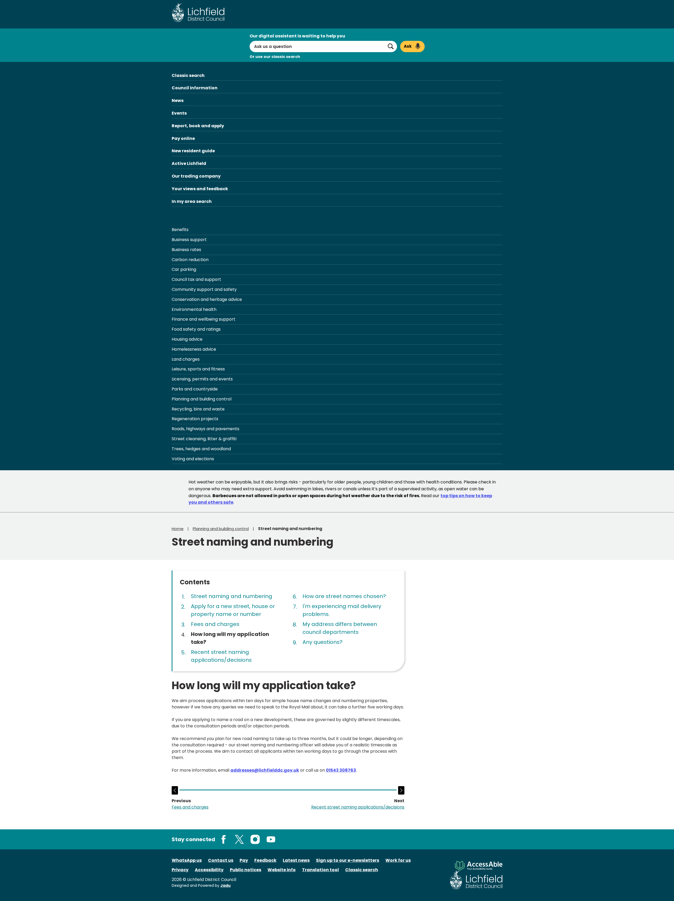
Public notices (245, 870)
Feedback (265, 860)
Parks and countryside (195, 389)
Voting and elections (193, 459)
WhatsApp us (187, 860)
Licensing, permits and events (202, 379)
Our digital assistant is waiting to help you (297, 36)
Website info (281, 870)
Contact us (220, 860)
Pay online (183, 138)
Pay (244, 860)
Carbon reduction (190, 260)
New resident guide (193, 151)
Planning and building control (201, 399)
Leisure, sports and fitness (198, 369)
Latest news (296, 860)
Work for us (398, 860)
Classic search (188, 75)
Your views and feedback (200, 189)
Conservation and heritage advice (207, 299)
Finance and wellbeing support (203, 319)
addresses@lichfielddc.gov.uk (264, 770)
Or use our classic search (275, 56)
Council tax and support (196, 279)
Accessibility (209, 870)
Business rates (186, 250)
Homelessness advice (194, 349)
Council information (194, 88)
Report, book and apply (198, 126)
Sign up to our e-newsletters (347, 860)
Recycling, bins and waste (198, 409)
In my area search (192, 201)
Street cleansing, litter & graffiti (204, 439)
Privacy (180, 870)
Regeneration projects (195, 419)
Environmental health (194, 309)
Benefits (180, 230)
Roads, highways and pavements (205, 429)
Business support (189, 240)
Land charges (186, 359)
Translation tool (320, 870)
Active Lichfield (189, 163)
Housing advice (187, 339)
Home (178, 528)
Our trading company (196, 176)
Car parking (184, 269)
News (178, 100)
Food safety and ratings (196, 329)
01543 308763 (341, 770)
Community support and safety (204, 289)
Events (179, 113)
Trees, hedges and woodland (201, 449)
